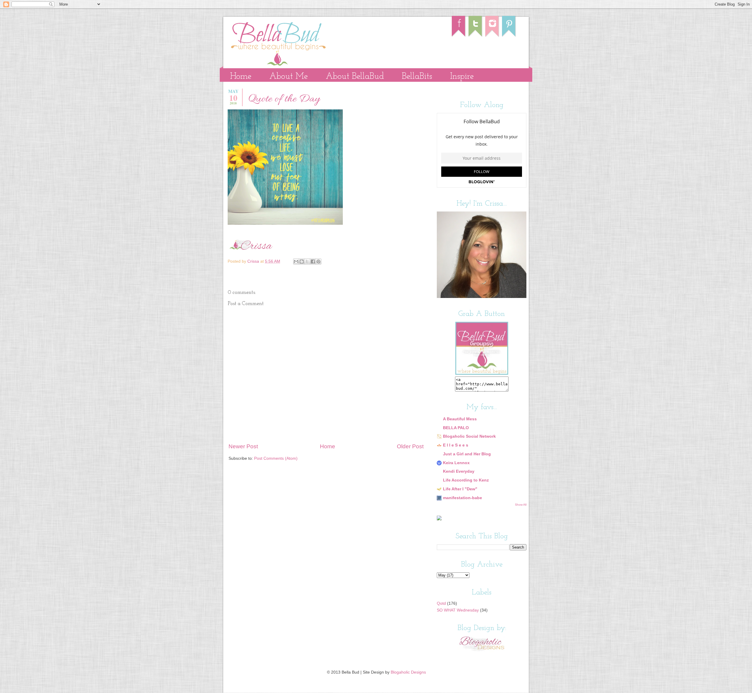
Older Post (410, 446)
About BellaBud (355, 76)
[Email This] (296, 261)
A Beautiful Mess (460, 419)
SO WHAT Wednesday (458, 610)
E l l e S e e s (455, 445)
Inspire (462, 76)
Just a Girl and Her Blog (467, 454)
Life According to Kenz (466, 480)
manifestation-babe (462, 498)
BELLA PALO (456, 428)
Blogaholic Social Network (469, 436)
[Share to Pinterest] (318, 261)
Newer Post (243, 446)
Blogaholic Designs (408, 672)
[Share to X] (307, 261)
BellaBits (417, 76)
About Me (288, 76)
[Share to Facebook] (313, 261)
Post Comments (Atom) (276, 458)
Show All (520, 504)
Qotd (441, 603)
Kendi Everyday (458, 471)
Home (240, 76)
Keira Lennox (456, 463)
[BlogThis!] (302, 261)
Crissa (253, 261)
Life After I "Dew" (460, 489)
